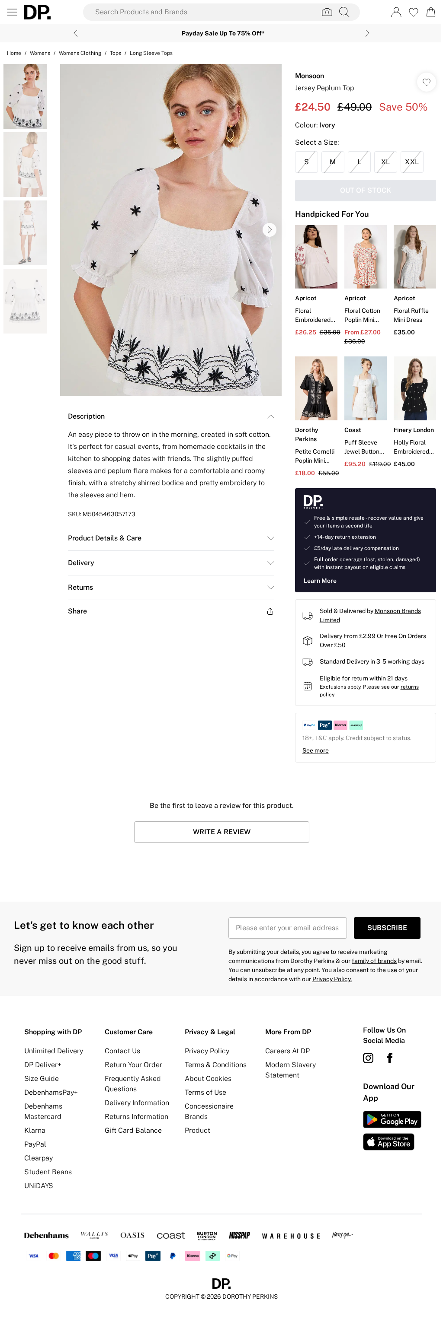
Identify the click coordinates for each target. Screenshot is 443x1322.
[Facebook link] (390, 1058)
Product (197, 1130)
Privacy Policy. (332, 979)
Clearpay (38, 1158)
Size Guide (41, 1078)
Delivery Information (137, 1103)
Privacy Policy (207, 1051)
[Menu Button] (12, 12)
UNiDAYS (38, 1186)
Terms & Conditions (216, 1065)
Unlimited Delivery (53, 1051)
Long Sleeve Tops (151, 53)
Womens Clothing (80, 53)
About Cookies (208, 1078)
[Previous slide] (75, 33)
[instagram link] (368, 1058)
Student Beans (48, 1172)
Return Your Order (133, 1065)
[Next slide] (367, 33)
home (14, 53)
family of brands (374, 960)
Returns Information (136, 1116)
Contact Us (122, 1051)
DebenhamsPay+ (51, 1092)
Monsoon (309, 76)
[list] (171, 230)
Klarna (34, 1130)
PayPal (35, 1144)
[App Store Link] (392, 1130)
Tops (115, 53)
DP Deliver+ (42, 1065)
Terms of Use (205, 1092)
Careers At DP (287, 1051)
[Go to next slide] (269, 230)
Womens (40, 53)
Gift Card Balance (133, 1130)
